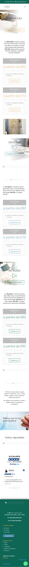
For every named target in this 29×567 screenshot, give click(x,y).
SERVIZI (6, 548)
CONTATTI (6, 550)
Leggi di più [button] (7, 483)
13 (21, 179)
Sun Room (6, 530)
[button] (25, 563)
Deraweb (5, 558)
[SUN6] (14, 167)
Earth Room (7, 532)
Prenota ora (14, 81)
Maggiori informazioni (15, 30)
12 (20, 179)
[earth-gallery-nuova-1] (14, 120)
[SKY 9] (14, 384)
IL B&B (5, 544)
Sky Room (6, 528)
